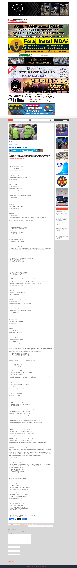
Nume (9, 545)
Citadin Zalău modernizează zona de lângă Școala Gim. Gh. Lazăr (62, 237)
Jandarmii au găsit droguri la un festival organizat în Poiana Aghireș (61, 229)
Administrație (11, 141)
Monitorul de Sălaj (11, 144)
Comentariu (10, 533)
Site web (9, 553)
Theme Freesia (44, 566)
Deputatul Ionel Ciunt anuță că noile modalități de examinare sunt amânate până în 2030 (62, 233)
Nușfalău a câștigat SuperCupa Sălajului (61, 211)
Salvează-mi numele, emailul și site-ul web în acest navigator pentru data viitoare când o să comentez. (18, 559)
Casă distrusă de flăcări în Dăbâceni (61, 226)
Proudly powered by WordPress (30, 566)
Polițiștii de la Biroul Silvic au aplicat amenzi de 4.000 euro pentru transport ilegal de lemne (23, 524)
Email (9, 549)
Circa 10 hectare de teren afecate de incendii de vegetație (61, 220)
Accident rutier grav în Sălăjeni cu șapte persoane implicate (61, 223)
